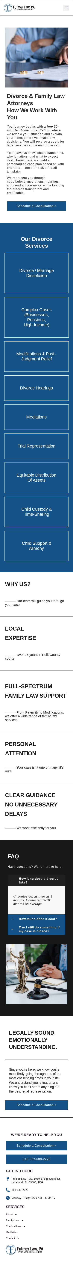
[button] (66, 8)
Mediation (11, 1232)
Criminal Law (13, 1226)
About (9, 1214)
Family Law (12, 1220)
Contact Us (12, 1238)
